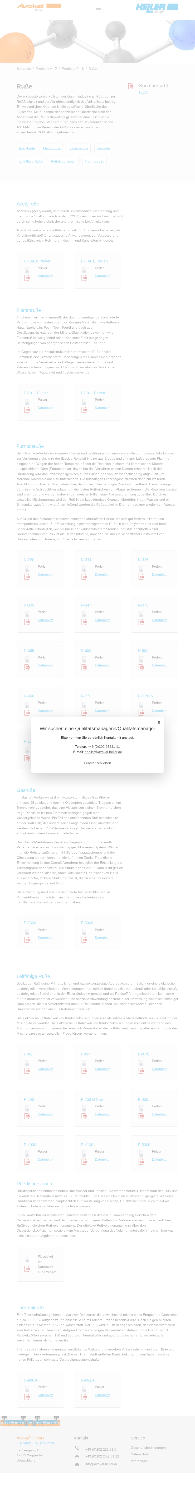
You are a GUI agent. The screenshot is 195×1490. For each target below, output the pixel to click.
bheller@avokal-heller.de (103, 752)
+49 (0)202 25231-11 (104, 746)
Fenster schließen (97, 763)
